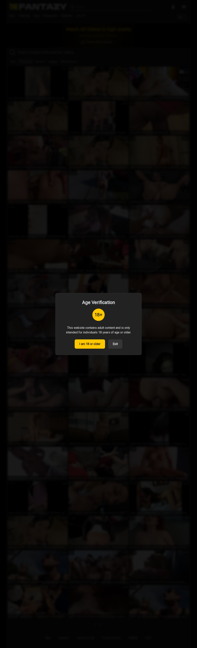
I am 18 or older (89, 344)
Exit (115, 344)
